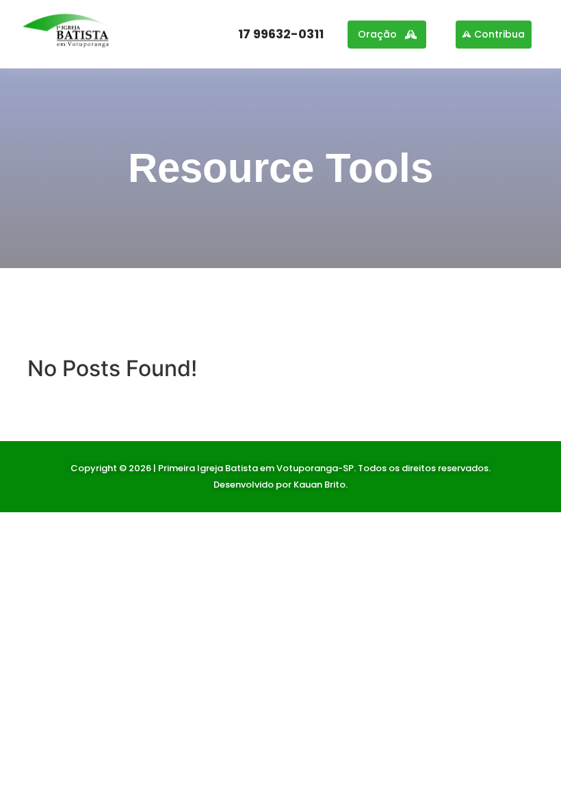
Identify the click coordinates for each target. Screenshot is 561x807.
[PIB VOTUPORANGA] (67, 32)
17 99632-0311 (281, 33)
